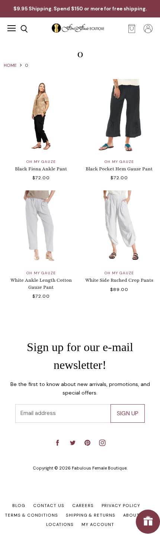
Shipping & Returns (90, 515)
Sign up (127, 413)
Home (10, 65)
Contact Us (48, 505)
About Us (135, 515)
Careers (83, 505)
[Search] (18, 28)
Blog (18, 505)
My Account (97, 524)
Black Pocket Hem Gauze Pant (119, 169)
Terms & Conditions (31, 515)
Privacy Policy (121, 505)
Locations (60, 524)
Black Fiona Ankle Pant (41, 169)
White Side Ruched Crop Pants (119, 280)
